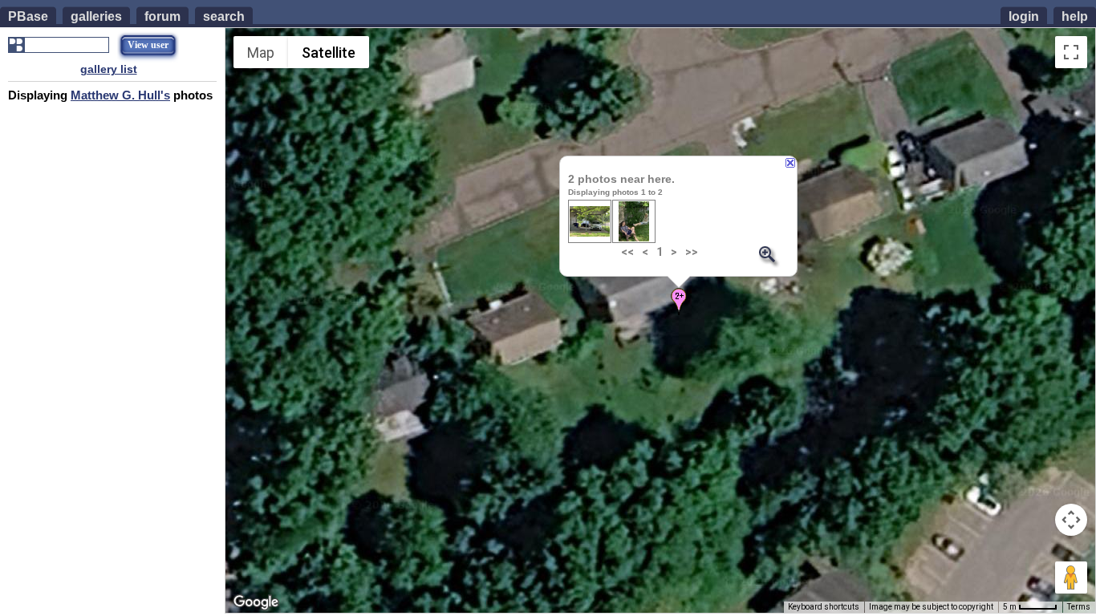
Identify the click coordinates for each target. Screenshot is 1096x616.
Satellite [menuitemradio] (328, 52)
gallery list (108, 69)
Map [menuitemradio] (260, 52)
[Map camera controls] (1071, 520)
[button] (679, 301)
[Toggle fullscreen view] (1071, 52)
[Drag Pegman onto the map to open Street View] (1071, 577)
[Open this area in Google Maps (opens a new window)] (255, 602)
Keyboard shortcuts (823, 606)
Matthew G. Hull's (120, 95)
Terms (1078, 606)
